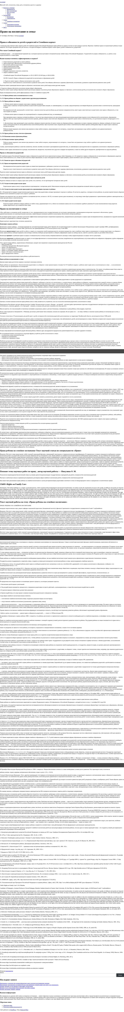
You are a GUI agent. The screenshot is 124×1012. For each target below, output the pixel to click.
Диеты (9, 14)
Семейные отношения (13, 21)
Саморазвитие (11, 18)
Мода (4, 27)
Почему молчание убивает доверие (10, 989)
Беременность (11, 9)
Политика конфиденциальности (12, 1007)
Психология (6, 15)
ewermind (2, 2)
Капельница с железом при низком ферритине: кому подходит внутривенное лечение (24, 983)
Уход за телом (11, 12)
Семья (5, 20)
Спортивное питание (13, 24)
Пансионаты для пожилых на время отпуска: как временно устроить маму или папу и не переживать (29, 985)
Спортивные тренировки (14, 26)
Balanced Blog (24, 1010)
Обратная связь (7, 1005)
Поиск (2, 972)
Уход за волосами (12, 11)
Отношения (10, 17)
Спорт (5, 23)
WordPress (13, 1010)
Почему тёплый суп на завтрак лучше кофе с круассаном (16, 986)
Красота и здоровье (9, 8)
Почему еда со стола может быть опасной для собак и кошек (17, 988)
